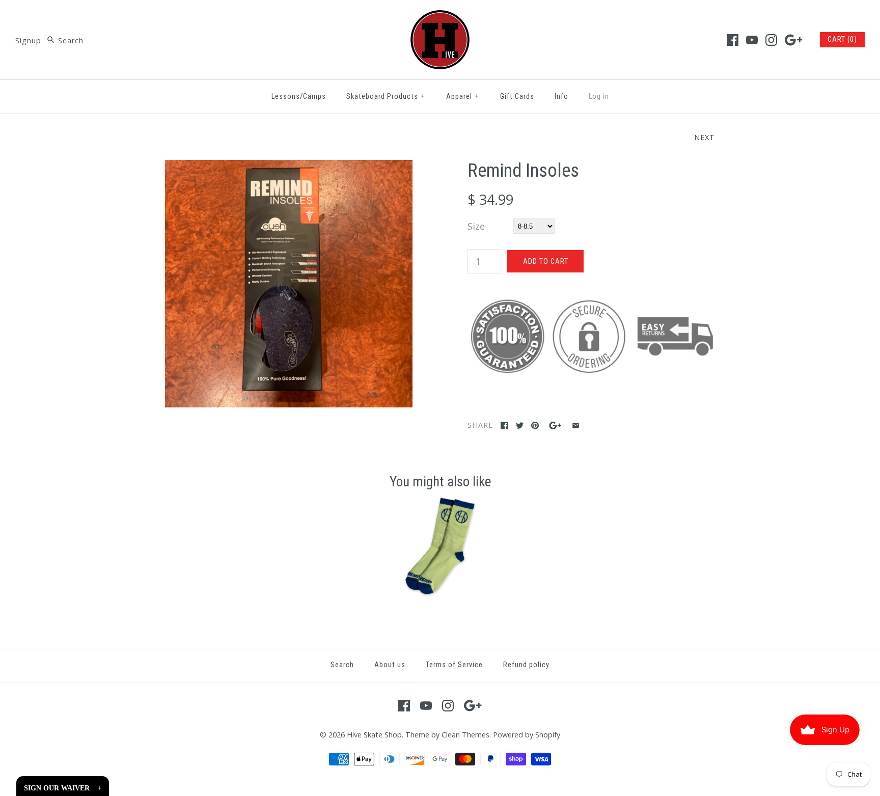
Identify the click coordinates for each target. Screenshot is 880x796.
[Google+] (794, 40)
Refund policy (526, 665)
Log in (599, 96)
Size (476, 226)
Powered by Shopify (526, 734)
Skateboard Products (385, 96)
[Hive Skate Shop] (440, 17)
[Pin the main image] (535, 425)
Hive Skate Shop (374, 734)
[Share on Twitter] (520, 425)
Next (704, 137)
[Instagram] (771, 40)
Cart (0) (842, 39)
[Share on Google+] (555, 425)
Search (342, 665)
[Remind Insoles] (289, 167)
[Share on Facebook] (504, 425)
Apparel (462, 96)
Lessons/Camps (298, 96)
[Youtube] (752, 40)
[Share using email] (576, 425)
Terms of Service (454, 665)
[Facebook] (732, 40)
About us (389, 665)
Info (561, 96)
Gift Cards (517, 96)
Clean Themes (465, 734)
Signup (28, 40)
